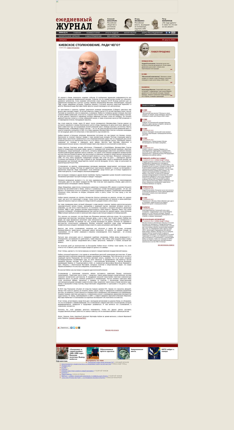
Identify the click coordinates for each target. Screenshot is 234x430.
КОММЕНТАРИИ (93, 33)
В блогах (146, 207)
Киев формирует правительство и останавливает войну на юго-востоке (86, 364)
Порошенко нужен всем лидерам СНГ (101, 362)
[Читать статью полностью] (157, 69)
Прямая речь (147, 187)
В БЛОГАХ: (146, 87)
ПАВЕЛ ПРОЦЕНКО (73, 48)
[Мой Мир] (79, 327)
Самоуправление (93, 36)
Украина (63, 40)
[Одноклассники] (76, 327)
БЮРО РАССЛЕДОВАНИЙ (152, 33)
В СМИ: (144, 74)
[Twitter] (74, 327)
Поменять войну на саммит (154, 158)
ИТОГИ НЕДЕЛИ (111, 33)
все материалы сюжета (166, 245)
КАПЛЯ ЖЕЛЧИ (130, 33)
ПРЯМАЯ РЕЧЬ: (147, 61)
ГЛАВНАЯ (77, 33)
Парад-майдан (67, 374)
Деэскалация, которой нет (153, 219)
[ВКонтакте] (71, 327)
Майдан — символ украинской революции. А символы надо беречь (85, 376)
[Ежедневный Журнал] (74, 29)
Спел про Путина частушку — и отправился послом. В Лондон (83, 378)
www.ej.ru (63, 32)
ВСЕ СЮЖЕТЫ (113, 36)
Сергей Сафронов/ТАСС (77, 318)
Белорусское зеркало (69, 36)
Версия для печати (112, 330)
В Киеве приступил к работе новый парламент (78, 371)
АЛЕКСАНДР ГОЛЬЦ (162, 160)
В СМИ (144, 110)
